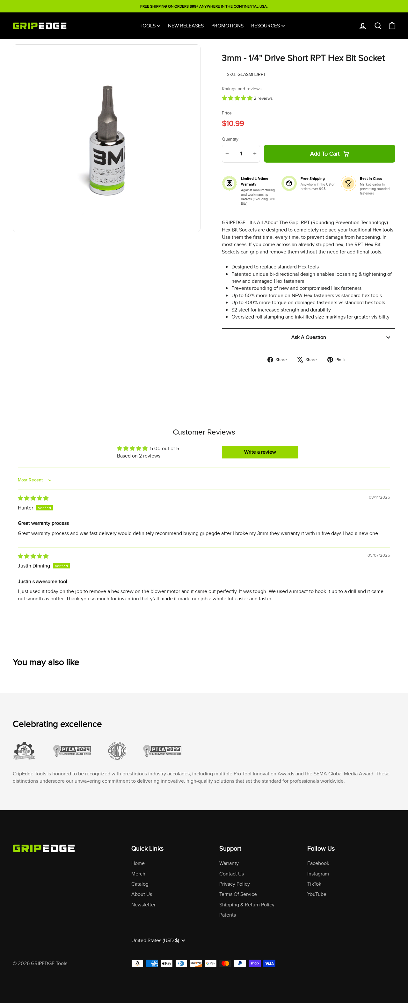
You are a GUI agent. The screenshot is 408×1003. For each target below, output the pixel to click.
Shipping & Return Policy (246, 904)
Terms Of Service (238, 894)
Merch (138, 873)
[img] (33, 498)
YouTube (316, 894)
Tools (148, 25)
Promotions (227, 25)
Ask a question (308, 337)
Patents (227, 915)
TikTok (314, 884)
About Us (141, 894)
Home (138, 863)
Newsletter (143, 904)
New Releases (186, 25)
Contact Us (231, 873)
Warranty (229, 863)
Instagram (318, 873)
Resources (265, 25)
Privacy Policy (234, 884)
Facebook (318, 863)
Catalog (140, 884)
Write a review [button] (260, 452)
